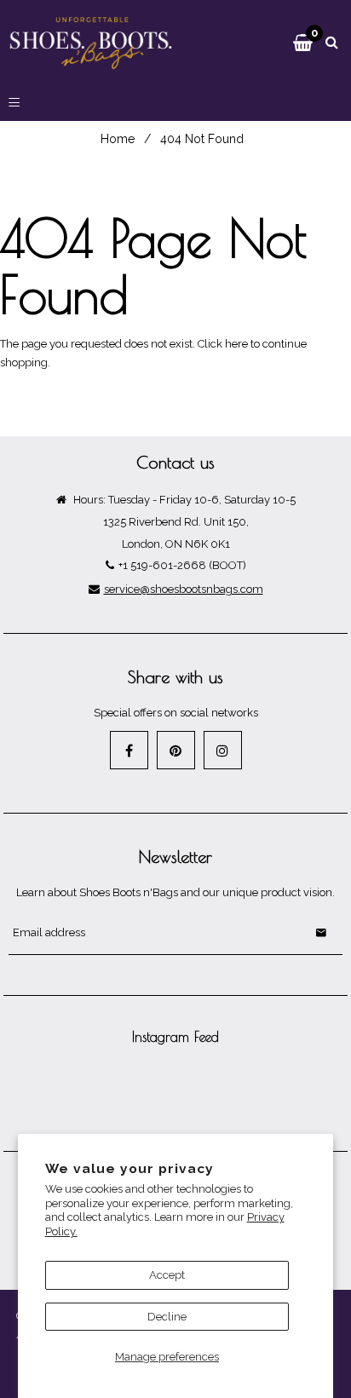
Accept (167, 1275)
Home (118, 139)
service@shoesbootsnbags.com (183, 589)
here (236, 343)
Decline (167, 1316)
